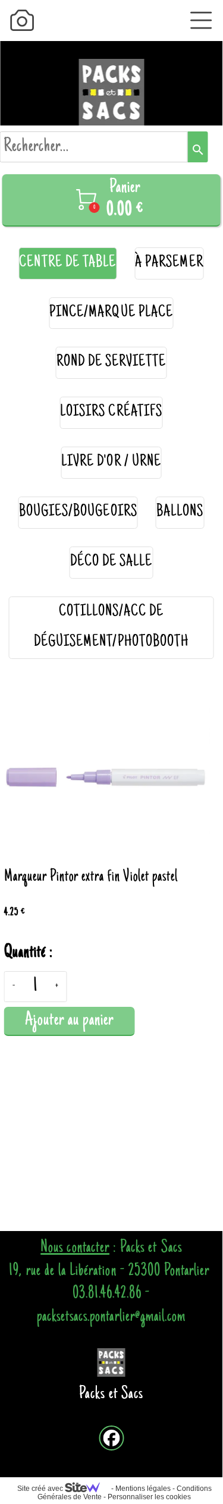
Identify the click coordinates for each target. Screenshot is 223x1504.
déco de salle (111, 562)
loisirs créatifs (111, 412)
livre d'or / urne (111, 462)
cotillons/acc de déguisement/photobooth (111, 628)
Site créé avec (41, 1488)
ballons (179, 512)
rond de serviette (111, 362)
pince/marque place (111, 313)
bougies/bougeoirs (78, 512)
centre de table (67, 263)
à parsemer (169, 263)
